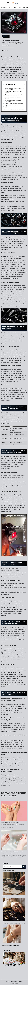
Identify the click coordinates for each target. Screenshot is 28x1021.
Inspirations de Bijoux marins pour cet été (10, 945)
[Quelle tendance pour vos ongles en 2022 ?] (14, 811)
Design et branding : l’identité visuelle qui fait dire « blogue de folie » (14, 966)
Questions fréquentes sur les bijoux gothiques (14, 109)
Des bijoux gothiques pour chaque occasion (14, 103)
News (3, 819)
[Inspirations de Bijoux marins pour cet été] (12, 934)
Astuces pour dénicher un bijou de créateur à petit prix (13, 897)
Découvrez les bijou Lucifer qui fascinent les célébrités (13, 923)
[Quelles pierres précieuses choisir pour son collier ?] (14, 840)
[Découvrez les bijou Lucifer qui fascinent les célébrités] (14, 909)
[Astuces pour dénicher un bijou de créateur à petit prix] (14, 883)
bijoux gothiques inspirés (15, 59)
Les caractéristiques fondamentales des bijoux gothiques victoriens (14, 89)
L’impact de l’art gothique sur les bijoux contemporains (13, 101)
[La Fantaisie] (15, 3)
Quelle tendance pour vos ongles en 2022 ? (10, 822)
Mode (5, 36)
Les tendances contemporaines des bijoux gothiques (13, 92)
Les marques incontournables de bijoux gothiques (13, 97)
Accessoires (4, 895)
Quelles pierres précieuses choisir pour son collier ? (12, 852)
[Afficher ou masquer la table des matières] (20, 84)
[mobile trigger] (8, 3)
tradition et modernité (9, 69)
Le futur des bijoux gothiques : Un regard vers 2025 (14, 106)
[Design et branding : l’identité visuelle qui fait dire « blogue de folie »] (14, 958)
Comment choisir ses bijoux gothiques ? (13, 94)
